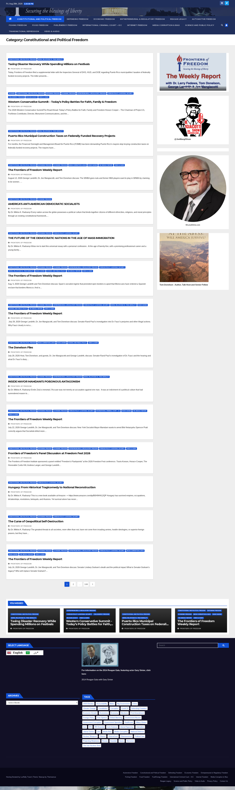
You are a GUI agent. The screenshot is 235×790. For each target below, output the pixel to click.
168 (86, 584)
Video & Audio (52, 31)
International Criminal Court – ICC (102, 25)
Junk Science (112, 727)
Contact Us (224, 781)
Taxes (121, 741)
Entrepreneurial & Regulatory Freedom (142, 19)
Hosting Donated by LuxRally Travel (19, 777)
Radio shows (92, 165)
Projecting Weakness (91, 741)
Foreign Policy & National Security (120, 93)
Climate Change (89, 708)
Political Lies (139, 736)
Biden (112, 704)
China (135, 704)
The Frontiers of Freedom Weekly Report (35, 170)
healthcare (129, 722)
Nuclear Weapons (90, 736)
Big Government (123, 704)
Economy (114, 713)
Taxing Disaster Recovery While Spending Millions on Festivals (49, 64)
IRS (90, 727)
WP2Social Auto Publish (108, 788)
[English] (15, 652)
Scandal (113, 741)
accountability (101, 704)
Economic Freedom (104, 19)
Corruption (114, 708)
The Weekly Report (106, 165)
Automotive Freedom (204, 19)
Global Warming (116, 718)
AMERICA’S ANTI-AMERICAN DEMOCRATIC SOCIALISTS (44, 204)
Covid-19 (124, 708)
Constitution (103, 708)
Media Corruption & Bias (166, 25)
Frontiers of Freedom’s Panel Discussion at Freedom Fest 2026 (49, 453)
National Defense (137, 732)
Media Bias (107, 732)
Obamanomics (126, 736)
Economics (104, 713)
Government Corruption (92, 722)
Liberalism (140, 727)
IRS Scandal (99, 727)
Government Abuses (133, 718)
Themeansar (51, 777)
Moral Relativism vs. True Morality (50, 59)
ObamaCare (113, 736)
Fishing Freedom (18, 25)
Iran (84, 727)
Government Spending (113, 722)
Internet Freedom (137, 25)
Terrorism (130, 741)
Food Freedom (40, 25)
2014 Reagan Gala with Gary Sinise (97, 680)
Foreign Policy (88, 718)
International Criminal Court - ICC (108, 410)
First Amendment (137, 713)
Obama (103, 736)
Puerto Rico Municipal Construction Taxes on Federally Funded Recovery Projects (61, 136)
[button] (222, 25)
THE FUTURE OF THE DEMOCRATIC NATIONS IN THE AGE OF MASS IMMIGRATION (61, 238)
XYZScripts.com (129, 788)
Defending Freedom (77, 19)
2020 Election (88, 704)
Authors (12, 93)
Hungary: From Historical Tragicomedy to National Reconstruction (52, 487)
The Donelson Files (20, 347)
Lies (98, 732)
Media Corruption (121, 732)
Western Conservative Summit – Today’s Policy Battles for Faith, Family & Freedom (62, 101)
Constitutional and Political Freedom (39, 19)
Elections (124, 713)
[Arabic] (34, 652)
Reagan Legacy (178, 19)
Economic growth (90, 713)
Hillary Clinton (141, 722)
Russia (104, 741)
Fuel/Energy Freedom (65, 25)
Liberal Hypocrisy (126, 727)
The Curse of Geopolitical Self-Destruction (35, 521)
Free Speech (102, 718)
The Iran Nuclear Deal (91, 746)
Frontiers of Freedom (21, 69)
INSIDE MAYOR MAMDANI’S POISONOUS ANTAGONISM (44, 381)
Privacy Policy (212, 781)
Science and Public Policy (199, 25)
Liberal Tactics (88, 732)
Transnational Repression (24, 31)
